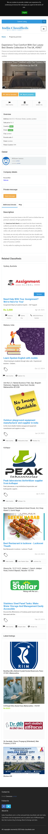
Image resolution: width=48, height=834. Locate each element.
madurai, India (8, 325)
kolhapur (6, 448)
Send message (10, 196)
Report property (28, 94)
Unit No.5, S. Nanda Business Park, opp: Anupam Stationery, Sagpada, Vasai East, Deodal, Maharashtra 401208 (22, 385)
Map (20, 205)
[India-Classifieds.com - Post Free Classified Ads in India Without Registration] (16, 28)
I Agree (24, 12)
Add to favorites (10, 94)
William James (17, 158)
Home (4, 37)
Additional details (9, 205)
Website (5, 180)
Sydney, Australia (10, 266)
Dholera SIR (7, 776)
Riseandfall (6, 178)
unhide (18, 161)
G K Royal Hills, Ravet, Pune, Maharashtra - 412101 (21, 706)
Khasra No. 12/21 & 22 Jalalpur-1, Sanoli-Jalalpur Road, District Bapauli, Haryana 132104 (22, 569)
